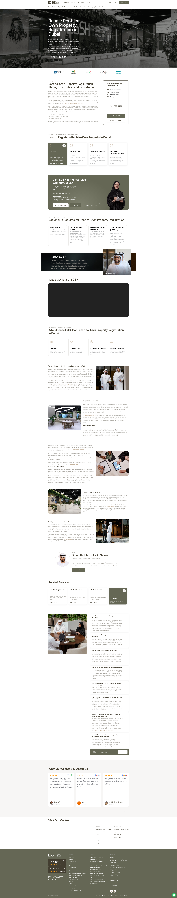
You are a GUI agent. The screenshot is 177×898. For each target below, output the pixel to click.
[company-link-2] (88, 72)
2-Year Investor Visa (95, 859)
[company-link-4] (118, 72)
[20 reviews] (57, 869)
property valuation (110, 506)
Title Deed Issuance (95, 867)
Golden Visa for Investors (96, 857)
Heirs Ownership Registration (97, 881)
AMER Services (73, 877)
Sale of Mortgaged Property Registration (97, 876)
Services (71, 7)
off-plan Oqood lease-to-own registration (74, 103)
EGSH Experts (72, 867)
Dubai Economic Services (75, 881)
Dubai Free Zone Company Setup (98, 865)
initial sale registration (90, 415)
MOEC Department (74, 884)
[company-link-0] (58, 72)
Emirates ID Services (95, 871)
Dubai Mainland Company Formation (96, 862)
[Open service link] (57, 596)
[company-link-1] (73, 72)
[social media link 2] (115, 891)
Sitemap (98, 895)
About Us (71, 857)
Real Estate (76, 7)
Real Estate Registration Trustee (60, 7)
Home (49, 7)
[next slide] (128, 811)
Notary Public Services (75, 890)
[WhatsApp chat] (174, 895)
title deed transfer (68, 539)
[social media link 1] (111, 891)
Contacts (71, 863)
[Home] (54, 2)
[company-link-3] (103, 72)
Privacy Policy (105, 895)
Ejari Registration (94, 883)
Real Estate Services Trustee (76, 875)
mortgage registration (78, 449)
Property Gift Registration (96, 873)
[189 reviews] (57, 862)
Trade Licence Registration (97, 879)
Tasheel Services (73, 879)
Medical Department (74, 888)
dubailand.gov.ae (74, 464)
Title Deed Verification (95, 869)
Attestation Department (75, 886)
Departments (72, 861)
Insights (71, 865)
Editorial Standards (124, 895)
